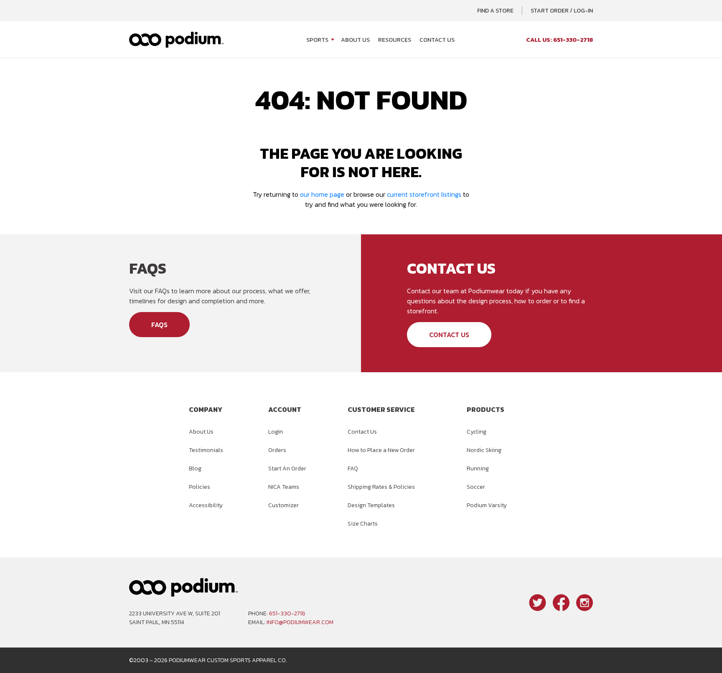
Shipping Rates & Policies (381, 487)
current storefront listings (424, 194)
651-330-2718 (287, 613)
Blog (195, 468)
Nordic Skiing (484, 450)
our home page (322, 194)
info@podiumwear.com (300, 622)
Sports (317, 40)
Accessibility (206, 505)
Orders (277, 450)
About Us (355, 40)
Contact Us (437, 40)
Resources (394, 40)
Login (275, 431)
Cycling (476, 431)
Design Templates (371, 505)
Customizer (283, 505)
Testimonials (206, 450)
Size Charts (363, 523)
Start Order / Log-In (562, 10)
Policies (199, 487)
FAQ (353, 468)
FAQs (159, 325)
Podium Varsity (487, 505)
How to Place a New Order (381, 450)
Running (478, 468)
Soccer (476, 487)
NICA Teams (283, 487)
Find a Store (495, 10)
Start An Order (287, 468)
